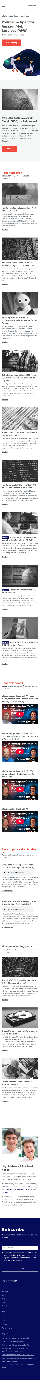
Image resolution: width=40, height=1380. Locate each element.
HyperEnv (29, 1189)
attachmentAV (18, 1189)
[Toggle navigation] (3, 5)
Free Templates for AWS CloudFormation (18, 1355)
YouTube (5, 1306)
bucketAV (8, 1189)
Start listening (7, 891)
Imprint (4, 1324)
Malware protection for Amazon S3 (15, 1338)
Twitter (4, 1302)
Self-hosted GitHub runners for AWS (16, 1345)
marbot (4, 1192)
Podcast (5, 1299)
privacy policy (16, 1260)
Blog (3, 1295)
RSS (14, 1281)
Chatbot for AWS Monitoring (13, 1342)
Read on (9, 149)
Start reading (11, 43)
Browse (26, 176)
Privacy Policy (7, 1328)
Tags (3, 1316)
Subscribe (32, 6)
